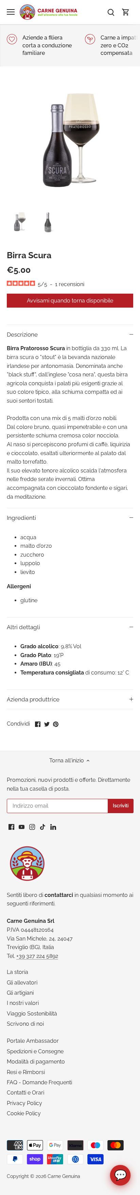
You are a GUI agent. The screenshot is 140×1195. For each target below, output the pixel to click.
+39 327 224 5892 (37, 956)
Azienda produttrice (33, 699)
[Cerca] (110, 12)
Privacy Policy (24, 1103)
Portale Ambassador (33, 1041)
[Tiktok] (43, 827)
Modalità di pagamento (36, 1061)
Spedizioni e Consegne (35, 1051)
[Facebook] (11, 827)
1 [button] (66, 200)
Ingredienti (21, 517)
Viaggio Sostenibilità (32, 1013)
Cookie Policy (24, 1113)
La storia (17, 972)
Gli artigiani (20, 993)
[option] (70, 143)
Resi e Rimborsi (26, 1072)
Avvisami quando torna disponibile (70, 300)
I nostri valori (23, 1003)
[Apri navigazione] (11, 12)
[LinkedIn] (53, 827)
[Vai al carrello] (126, 12)
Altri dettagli (23, 627)
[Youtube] (21, 827)
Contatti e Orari (25, 1092)
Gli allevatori (22, 982)
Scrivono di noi (25, 1024)
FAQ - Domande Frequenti (39, 1082)
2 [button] (73, 200)
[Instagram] (32, 827)
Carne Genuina (64, 1176)
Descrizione (22, 334)
